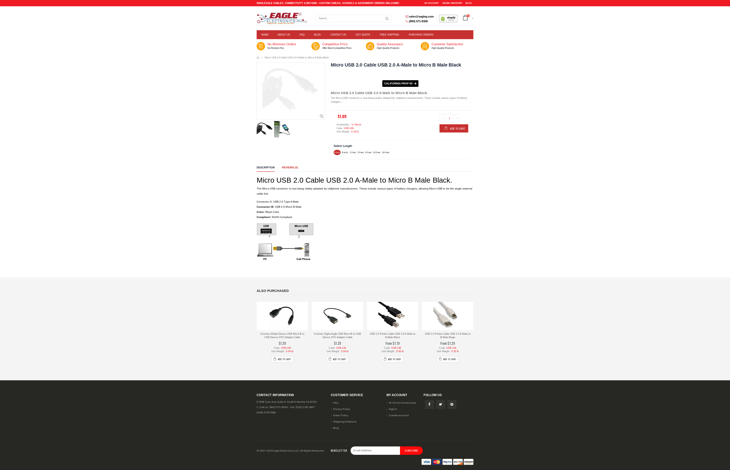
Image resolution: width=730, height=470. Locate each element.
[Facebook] (429, 404)
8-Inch (345, 152)
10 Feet (376, 152)
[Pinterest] (451, 404)
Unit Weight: (343, 131)
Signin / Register (452, 3)
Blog (469, 3)
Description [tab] (266, 167)
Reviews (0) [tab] (290, 167)
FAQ (335, 403)
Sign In (393, 409)
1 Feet (353, 152)
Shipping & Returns (345, 421)
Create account (399, 415)
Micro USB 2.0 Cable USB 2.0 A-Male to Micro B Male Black (396, 64)
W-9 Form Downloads (402, 403)
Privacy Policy (341, 409)
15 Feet (385, 152)
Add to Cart (457, 128)
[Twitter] (440, 404)
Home (258, 57)
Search (387, 18)
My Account (432, 3)
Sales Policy (340, 415)
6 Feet (368, 152)
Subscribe (411, 451)
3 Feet (360, 152)
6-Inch (337, 152)
